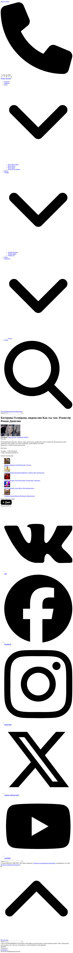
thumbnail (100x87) (22, 437)
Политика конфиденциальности (10, 865)
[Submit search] (22, 413)
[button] (11, 411)
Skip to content (5, 1)
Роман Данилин (6, 78)
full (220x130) (12, 437)
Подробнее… (5, 950)
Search (3, 413)
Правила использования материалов (44, 863)
